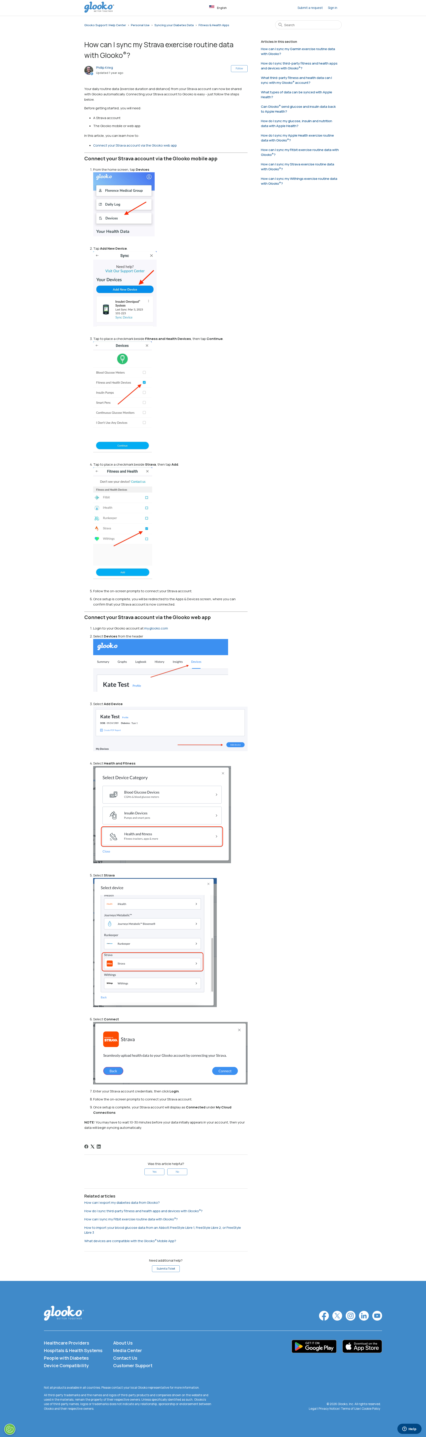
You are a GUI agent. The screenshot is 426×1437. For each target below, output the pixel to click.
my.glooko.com (156, 628)
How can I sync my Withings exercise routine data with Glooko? (299, 181)
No (177, 1172)
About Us (123, 1343)
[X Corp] (93, 1147)
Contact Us (125, 1358)
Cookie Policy (371, 1409)
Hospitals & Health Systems (73, 1350)
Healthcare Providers (66, 1343)
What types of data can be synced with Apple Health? (296, 95)
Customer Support (132, 1365)
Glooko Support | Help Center (105, 25)
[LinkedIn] (99, 1147)
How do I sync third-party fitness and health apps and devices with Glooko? (143, 1211)
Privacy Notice (329, 1409)
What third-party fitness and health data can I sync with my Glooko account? (296, 80)
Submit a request (310, 8)
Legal (313, 1409)
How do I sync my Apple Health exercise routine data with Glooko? (297, 138)
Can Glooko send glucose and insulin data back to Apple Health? (298, 109)
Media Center (127, 1350)
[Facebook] (86, 1147)
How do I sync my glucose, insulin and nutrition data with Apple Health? (296, 123)
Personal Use (140, 25)
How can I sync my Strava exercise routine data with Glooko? (297, 167)
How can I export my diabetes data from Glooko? (122, 1202)
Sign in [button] (332, 8)
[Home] (99, 11)
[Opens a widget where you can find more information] (409, 1429)
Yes (154, 1172)
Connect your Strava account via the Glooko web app (135, 145)
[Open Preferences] (9, 1429)
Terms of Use (350, 1409)
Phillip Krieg (104, 67)
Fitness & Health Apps (214, 25)
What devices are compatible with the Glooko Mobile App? (130, 1241)
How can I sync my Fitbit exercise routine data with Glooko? (131, 1219)
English (222, 8)
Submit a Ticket (166, 1268)
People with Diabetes (66, 1358)
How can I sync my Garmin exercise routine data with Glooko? (298, 51)
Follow (239, 68)
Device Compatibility (66, 1365)
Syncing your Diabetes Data (174, 25)
